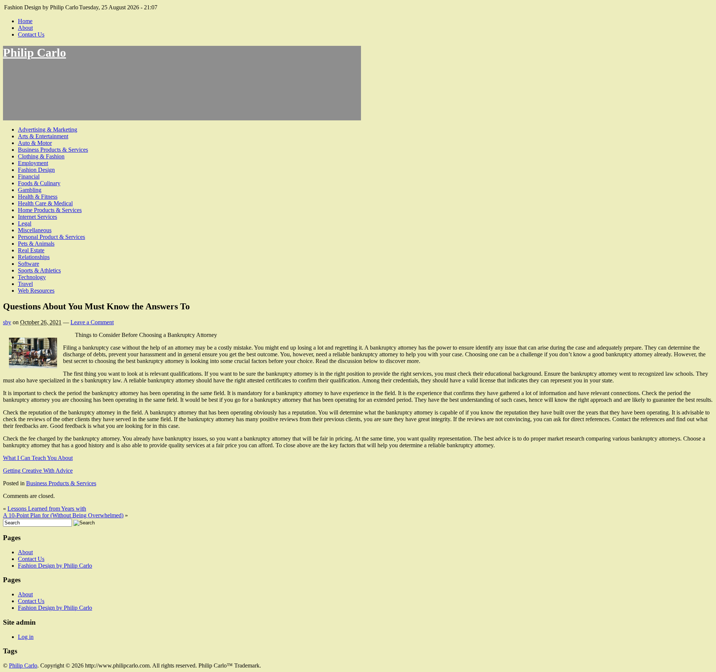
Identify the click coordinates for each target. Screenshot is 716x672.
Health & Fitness (37, 196)
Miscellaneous (34, 230)
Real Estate (31, 250)
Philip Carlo (34, 52)
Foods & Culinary (39, 183)
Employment (33, 163)
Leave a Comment (92, 322)
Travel (25, 284)
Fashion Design (36, 170)
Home (25, 21)
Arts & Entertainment (43, 136)
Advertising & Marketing (47, 129)
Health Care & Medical (45, 203)
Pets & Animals (36, 243)
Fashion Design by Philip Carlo (55, 565)
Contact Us (31, 34)
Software (28, 264)
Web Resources (36, 290)
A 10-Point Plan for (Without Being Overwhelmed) (63, 515)
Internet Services (37, 217)
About (25, 28)
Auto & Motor (35, 143)
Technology (32, 277)
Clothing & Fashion (41, 156)
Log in (26, 637)
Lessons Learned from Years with (46, 508)
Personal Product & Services (51, 237)
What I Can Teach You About (38, 458)
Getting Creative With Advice (38, 470)
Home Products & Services (50, 210)
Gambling (29, 190)
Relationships (34, 257)
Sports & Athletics (39, 270)
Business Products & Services (53, 149)
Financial (29, 176)
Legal (24, 223)
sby (7, 322)
